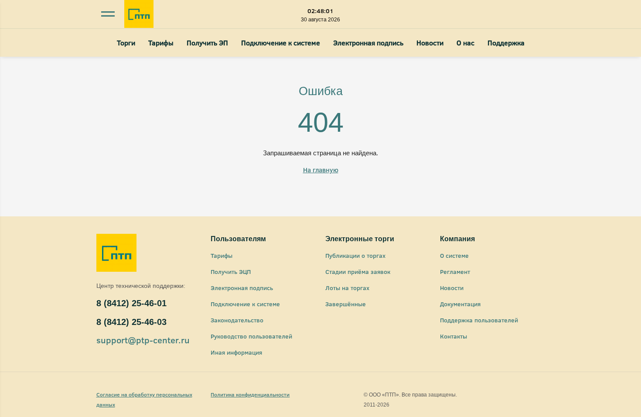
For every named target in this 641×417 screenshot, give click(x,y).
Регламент (455, 271)
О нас (465, 42)
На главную (320, 169)
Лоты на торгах (347, 288)
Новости (429, 42)
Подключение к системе (280, 42)
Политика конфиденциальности (250, 394)
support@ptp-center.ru (143, 339)
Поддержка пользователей (479, 320)
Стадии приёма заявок (357, 271)
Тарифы (161, 42)
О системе (454, 255)
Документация (460, 304)
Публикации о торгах (355, 255)
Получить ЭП (207, 42)
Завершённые (345, 304)
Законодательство (237, 320)
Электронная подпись (368, 42)
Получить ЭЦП (231, 271)
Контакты (453, 336)
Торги (126, 42)
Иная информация (236, 352)
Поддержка (506, 42)
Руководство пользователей (251, 336)
